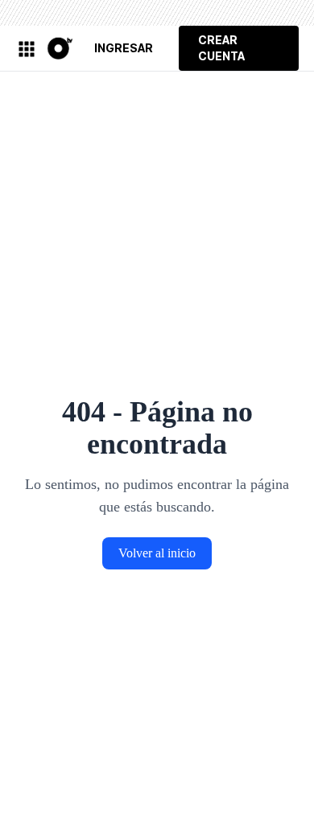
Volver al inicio (157, 553)
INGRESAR (123, 48)
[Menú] (25, 48)
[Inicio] (58, 47)
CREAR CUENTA (221, 48)
